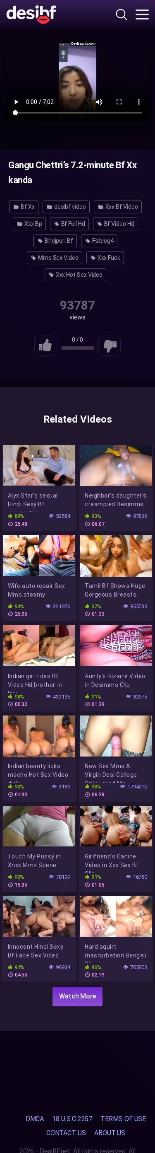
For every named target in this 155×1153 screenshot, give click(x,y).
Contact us (66, 1133)
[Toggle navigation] (142, 14)
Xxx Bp (32, 223)
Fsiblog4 (102, 240)
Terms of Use (123, 1119)
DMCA (35, 1119)
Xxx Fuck (108, 257)
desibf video (69, 206)
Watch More (77, 996)
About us (109, 1133)
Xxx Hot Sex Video (79, 274)
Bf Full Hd (72, 223)
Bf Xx (27, 206)
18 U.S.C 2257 (72, 1119)
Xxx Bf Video (121, 206)
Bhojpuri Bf (58, 240)
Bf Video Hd (118, 223)
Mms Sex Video (58, 257)
